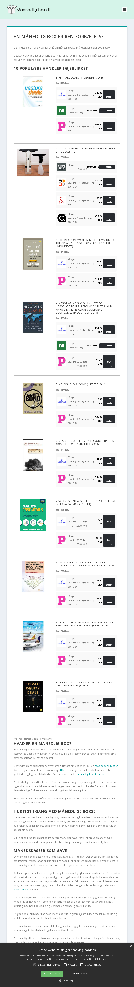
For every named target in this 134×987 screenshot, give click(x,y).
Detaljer (103, 959)
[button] (67, 981)
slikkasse (64, 770)
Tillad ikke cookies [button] (79, 973)
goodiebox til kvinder (106, 765)
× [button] (131, 946)
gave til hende (21, 889)
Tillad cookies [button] (52, 973)
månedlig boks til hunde (91, 774)
